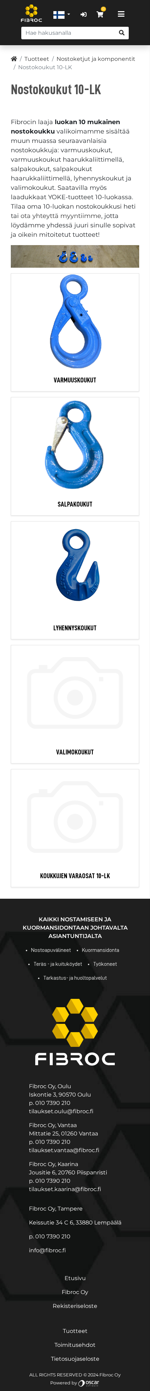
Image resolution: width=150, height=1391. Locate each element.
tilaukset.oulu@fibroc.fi (61, 1111)
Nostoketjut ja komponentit (96, 59)
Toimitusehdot (75, 1345)
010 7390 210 (52, 1103)
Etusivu (75, 1278)
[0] (100, 15)
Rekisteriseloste (75, 1306)
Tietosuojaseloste (75, 1359)
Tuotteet (36, 59)
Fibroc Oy (75, 1292)
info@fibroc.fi (47, 1250)
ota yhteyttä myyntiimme (61, 216)
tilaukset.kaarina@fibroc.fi (65, 1189)
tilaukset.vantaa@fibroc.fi (64, 1150)
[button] (61, 14)
